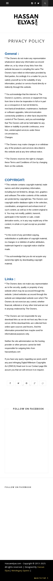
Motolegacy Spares (20, 570)
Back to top (40, 578)
